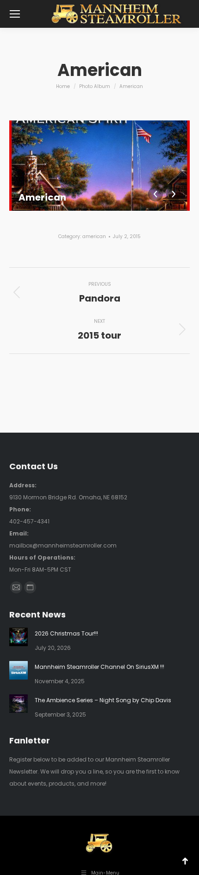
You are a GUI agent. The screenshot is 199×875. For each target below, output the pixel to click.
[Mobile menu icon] (14, 13)
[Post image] (18, 637)
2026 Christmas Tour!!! (66, 633)
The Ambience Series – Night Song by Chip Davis (103, 700)
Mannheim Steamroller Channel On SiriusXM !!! (99, 667)
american (94, 236)
